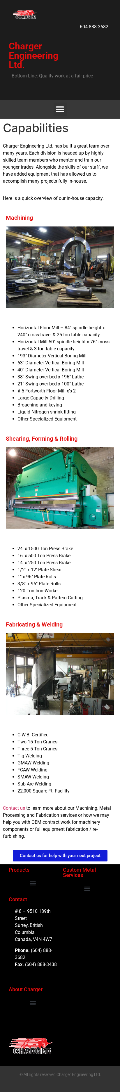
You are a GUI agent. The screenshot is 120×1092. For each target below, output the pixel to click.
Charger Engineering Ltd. (33, 55)
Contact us (14, 808)
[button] (60, 109)
